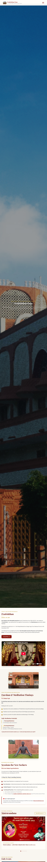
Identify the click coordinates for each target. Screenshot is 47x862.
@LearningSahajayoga (39, 800)
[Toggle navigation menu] (43, 2)
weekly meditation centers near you (22, 793)
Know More (5, 636)
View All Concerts (39, 813)
